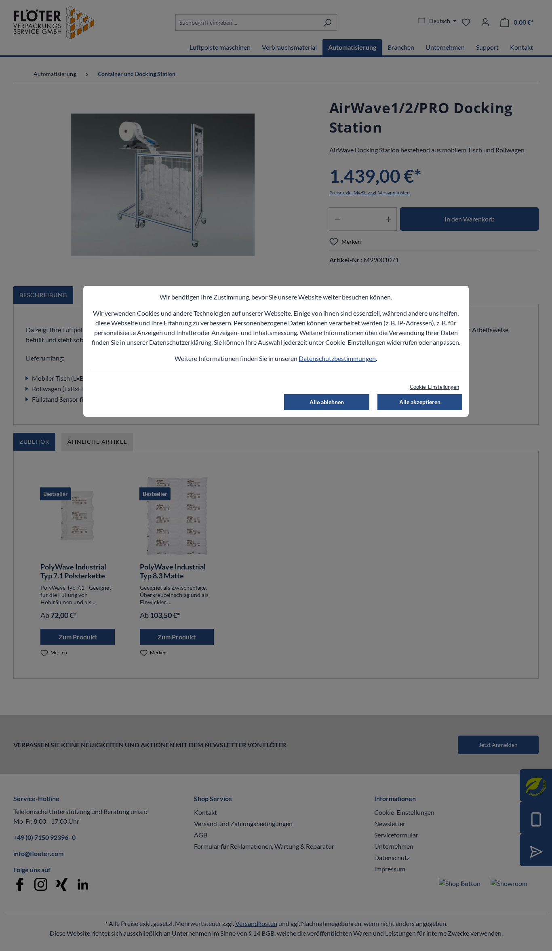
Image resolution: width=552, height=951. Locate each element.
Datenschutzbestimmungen (337, 358)
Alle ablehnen (327, 402)
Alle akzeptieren (419, 402)
